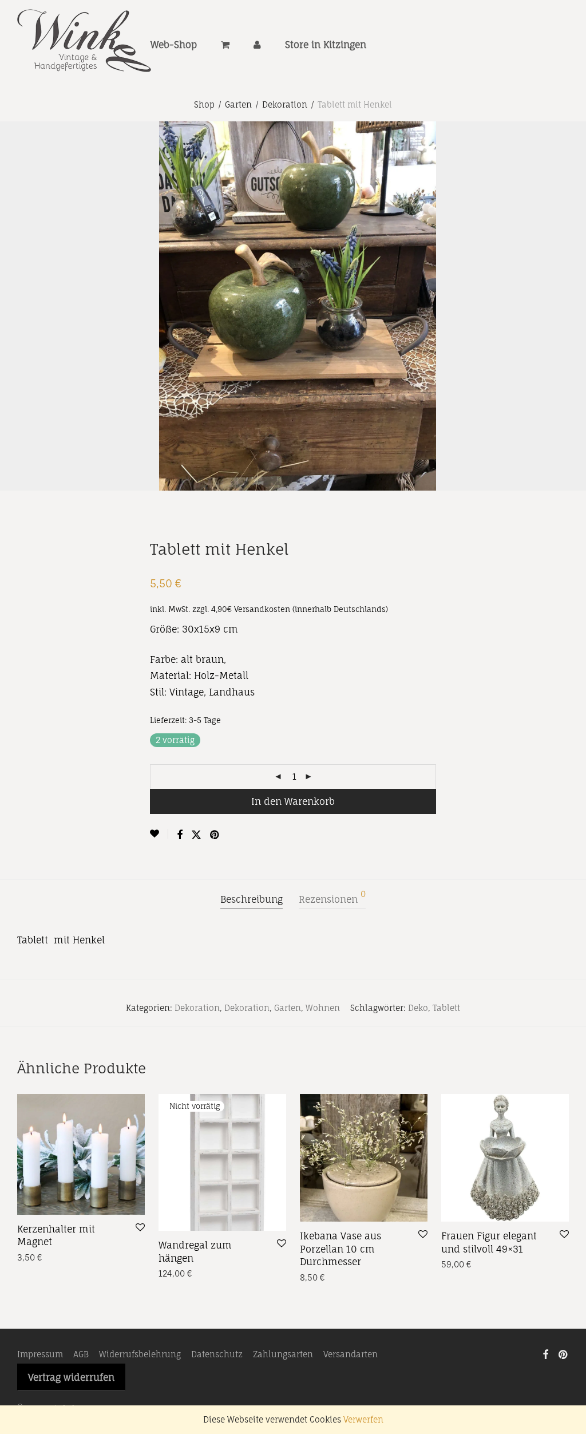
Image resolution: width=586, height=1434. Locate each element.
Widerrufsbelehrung (140, 1354)
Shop (204, 104)
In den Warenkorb (293, 801)
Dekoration (284, 104)
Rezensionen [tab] (332, 897)
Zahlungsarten (283, 1354)
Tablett (446, 1008)
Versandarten (350, 1354)
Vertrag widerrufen (71, 1377)
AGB (81, 1354)
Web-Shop (174, 44)
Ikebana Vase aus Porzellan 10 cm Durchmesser (340, 1248)
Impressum (40, 1354)
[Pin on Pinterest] (215, 834)
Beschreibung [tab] (251, 899)
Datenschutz (217, 1354)
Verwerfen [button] (363, 1419)
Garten (238, 104)
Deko (418, 1008)
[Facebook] (545, 1353)
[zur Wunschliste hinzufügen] (159, 834)
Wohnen (323, 1008)
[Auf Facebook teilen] (180, 834)
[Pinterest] (564, 1353)
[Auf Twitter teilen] (196, 834)
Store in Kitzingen (325, 44)
